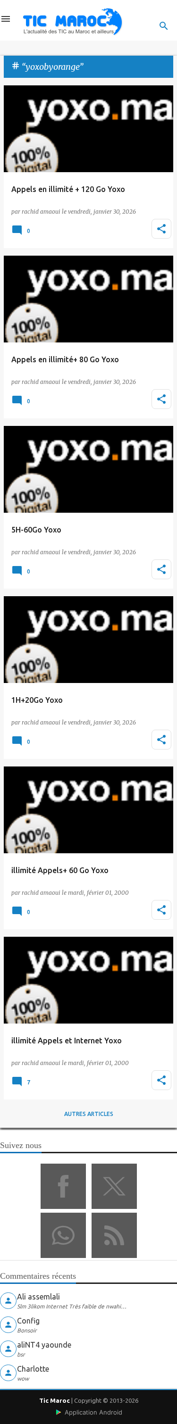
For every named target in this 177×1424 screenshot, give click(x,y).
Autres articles (88, 1114)
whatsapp (63, 1235)
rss (114, 1235)
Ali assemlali (38, 1296)
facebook (63, 1186)
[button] (161, 229)
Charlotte (33, 1369)
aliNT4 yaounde (44, 1345)
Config (28, 1320)
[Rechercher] (163, 26)
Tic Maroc (54, 1400)
